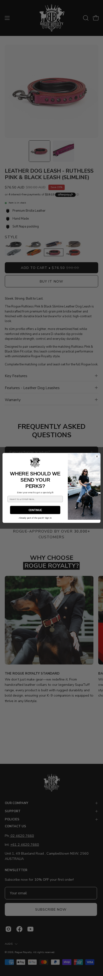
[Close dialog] (97, 456)
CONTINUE (35, 510)
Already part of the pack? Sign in (35, 518)
